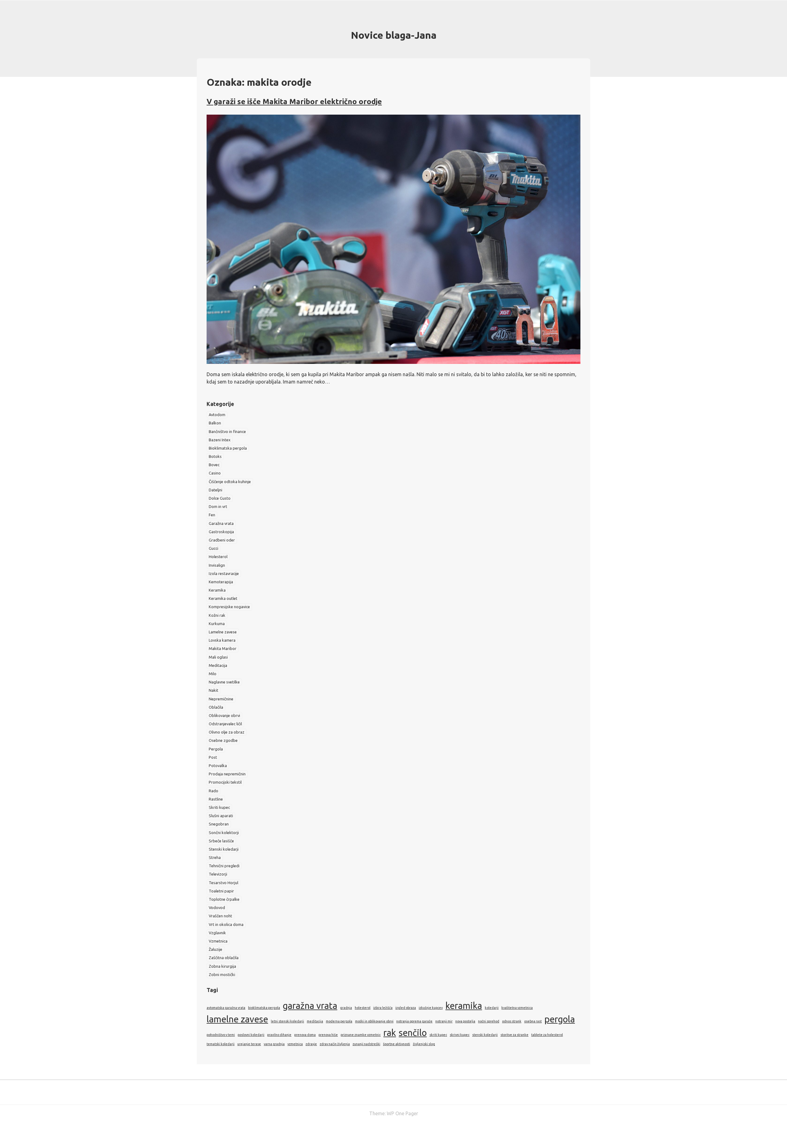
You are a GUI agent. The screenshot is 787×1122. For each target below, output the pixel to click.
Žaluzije (215, 949)
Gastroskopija (221, 532)
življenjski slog (424, 1044)
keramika (463, 1006)
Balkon (215, 423)
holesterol (362, 1008)
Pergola (216, 749)
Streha (215, 857)
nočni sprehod (488, 1021)
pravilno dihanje (279, 1035)
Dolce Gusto (220, 498)
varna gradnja (274, 1044)
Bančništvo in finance (227, 431)
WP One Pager (402, 1113)
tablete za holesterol (547, 1035)
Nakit (213, 690)
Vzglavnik (217, 933)
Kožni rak (217, 615)
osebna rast (533, 1021)
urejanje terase (249, 1044)
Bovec (214, 465)
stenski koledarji (485, 1035)
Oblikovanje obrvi (224, 715)
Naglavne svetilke (224, 682)
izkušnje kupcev (431, 1008)
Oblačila (216, 707)
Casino (215, 473)
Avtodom (217, 414)
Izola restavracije (224, 573)
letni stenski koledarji (287, 1021)
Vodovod (217, 907)
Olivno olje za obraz (226, 732)
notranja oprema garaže (414, 1021)
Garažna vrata (221, 523)
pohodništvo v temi (221, 1035)
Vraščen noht (220, 916)
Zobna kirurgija (222, 966)
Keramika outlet (223, 598)
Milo (212, 673)
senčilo (413, 1033)
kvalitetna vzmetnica (517, 1008)
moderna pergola (339, 1021)
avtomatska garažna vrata (226, 1008)
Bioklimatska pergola (228, 448)
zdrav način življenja (335, 1044)
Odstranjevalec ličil (225, 724)
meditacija (315, 1021)
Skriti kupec (219, 807)
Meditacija (218, 665)
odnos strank (511, 1021)
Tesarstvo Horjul (223, 882)
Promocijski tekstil (225, 782)
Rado (213, 791)
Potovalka (218, 765)
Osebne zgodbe (223, 740)
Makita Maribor (222, 648)
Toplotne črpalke (224, 899)
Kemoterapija (221, 582)
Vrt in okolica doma (226, 924)
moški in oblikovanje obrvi (374, 1021)
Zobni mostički (222, 974)
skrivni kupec (459, 1035)
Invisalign (217, 565)
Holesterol (218, 556)
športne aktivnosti (396, 1044)
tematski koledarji (221, 1044)
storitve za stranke (514, 1035)
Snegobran (219, 824)
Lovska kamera (222, 640)
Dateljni (215, 490)
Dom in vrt (218, 506)
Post (213, 757)
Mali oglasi (218, 657)
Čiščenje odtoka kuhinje (230, 481)
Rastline (216, 799)
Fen (212, 515)
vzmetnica (295, 1044)
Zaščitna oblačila (224, 957)
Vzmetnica (218, 941)
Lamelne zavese (223, 632)
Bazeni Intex (220, 440)
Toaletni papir (221, 891)
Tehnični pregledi (224, 866)
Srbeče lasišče (221, 841)
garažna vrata (310, 1006)
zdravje (311, 1044)
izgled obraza (405, 1008)
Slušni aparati (221, 815)
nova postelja (465, 1021)
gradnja (346, 1008)
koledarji (492, 1008)
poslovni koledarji (251, 1035)
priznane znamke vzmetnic (361, 1035)
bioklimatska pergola (264, 1008)
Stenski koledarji (224, 849)
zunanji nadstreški (366, 1044)
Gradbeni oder (222, 540)
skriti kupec (438, 1035)
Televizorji (218, 874)
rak (389, 1033)
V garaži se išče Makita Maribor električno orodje (294, 101)
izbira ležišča (383, 1008)
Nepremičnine (221, 699)
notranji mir (444, 1021)
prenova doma (305, 1035)
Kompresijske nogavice (229, 606)
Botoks (215, 456)
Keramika (217, 590)
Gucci (213, 548)
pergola (559, 1019)
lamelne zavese (237, 1019)
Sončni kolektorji (224, 832)
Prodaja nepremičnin (227, 774)
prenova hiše (328, 1035)
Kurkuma (217, 623)
